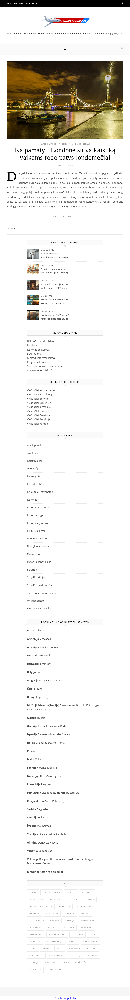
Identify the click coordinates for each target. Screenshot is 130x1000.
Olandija (77, 934)
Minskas (46, 663)
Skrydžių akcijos (36, 577)
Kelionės (32, 499)
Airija (33, 892)
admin (11, 228)
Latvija (54, 920)
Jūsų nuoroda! (40, 370)
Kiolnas (46, 863)
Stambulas (61, 834)
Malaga (66, 734)
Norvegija (35, 934)
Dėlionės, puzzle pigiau (40, 341)
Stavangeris (54, 776)
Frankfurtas (72, 859)
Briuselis (41, 672)
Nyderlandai (57, 934)
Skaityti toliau (65, 216)
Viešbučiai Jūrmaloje (39, 406)
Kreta (56, 726)
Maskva (40, 801)
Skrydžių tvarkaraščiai (39, 585)
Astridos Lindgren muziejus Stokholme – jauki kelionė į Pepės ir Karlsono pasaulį (54, 271)
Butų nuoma (34, 353)
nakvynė (86, 927)
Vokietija (35, 969)
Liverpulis (32, 709)
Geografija (33, 468)
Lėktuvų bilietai (36, 530)
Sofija (59, 680)
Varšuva (42, 767)
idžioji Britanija (39, 705)
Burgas (43, 680)
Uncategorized (35, 600)
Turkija (34, 962)
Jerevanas (45, 639)
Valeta (38, 759)
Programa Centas (37, 362)
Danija (90, 899)
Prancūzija (90, 941)
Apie (9, 3)
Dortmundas (57, 859)
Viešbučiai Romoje (37, 423)
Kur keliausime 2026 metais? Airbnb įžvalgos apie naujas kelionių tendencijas (55, 317)
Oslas (43, 776)
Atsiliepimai (34, 445)
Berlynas (44, 859)
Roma (61, 742)
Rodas (63, 726)
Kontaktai (32, 3)
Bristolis (81, 705)
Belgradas (42, 809)
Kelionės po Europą (38, 349)
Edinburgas (92, 705)
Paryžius (46, 784)
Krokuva (52, 767)
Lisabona (47, 792)
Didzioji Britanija (40, 906)
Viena (41, 647)
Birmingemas (67, 705)
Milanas (69, 927)
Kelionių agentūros (38, 523)
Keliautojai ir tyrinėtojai (40, 491)
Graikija (34, 913)
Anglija (54, 705)
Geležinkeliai (34, 460)
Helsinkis (43, 817)
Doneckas (43, 842)
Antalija (50, 834)
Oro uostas (33, 554)
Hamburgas (86, 859)
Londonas (33, 345)
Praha (39, 688)
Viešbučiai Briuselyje (39, 402)
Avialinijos (33, 453)
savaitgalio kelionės (83, 948)
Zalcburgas (51, 647)
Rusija (46, 948)
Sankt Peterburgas (55, 801)
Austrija (87, 892)
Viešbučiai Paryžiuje (38, 419)
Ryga (60, 948)
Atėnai (41, 726)
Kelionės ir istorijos (38, 507)
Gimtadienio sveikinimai (41, 357)
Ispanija (69, 913)
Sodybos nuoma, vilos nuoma (44, 366)
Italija (85, 913)
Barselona (44, 734)
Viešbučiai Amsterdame (41, 390)
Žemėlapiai (54, 969)
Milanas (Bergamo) (46, 742)
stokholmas (57, 955)
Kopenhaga (42, 697)
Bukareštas (72, 792)
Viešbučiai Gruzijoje (38, 415)
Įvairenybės (48, 144)
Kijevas (54, 842)
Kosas (49, 726)
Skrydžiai (32, 569)
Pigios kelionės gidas (74, 144)
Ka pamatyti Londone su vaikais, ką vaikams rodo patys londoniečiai (65, 153)
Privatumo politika (65, 998)
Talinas (93, 955)
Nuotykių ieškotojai (38, 546)
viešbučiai (81, 962)
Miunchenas (34, 863)
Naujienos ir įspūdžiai (39, 538)
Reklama (18, 3)
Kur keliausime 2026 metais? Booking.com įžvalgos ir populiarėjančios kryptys (55, 302)
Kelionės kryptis (36, 515)
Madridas (55, 734)
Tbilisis (41, 717)
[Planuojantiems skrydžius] (65, 21)
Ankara (41, 834)
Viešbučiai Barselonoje (40, 394)
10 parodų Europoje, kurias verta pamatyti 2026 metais (54, 286)
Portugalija (55, 941)
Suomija (77, 955)
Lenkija (70, 920)
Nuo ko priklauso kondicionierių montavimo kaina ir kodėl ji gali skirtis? (54, 255)
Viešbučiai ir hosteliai (39, 608)
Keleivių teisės (35, 484)
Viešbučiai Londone (38, 411)
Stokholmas (44, 825)
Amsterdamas (51, 892)
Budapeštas (45, 850)
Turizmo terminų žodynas (42, 593)
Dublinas (40, 630)
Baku (49, 655)
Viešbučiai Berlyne (37, 398)
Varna (51, 680)
